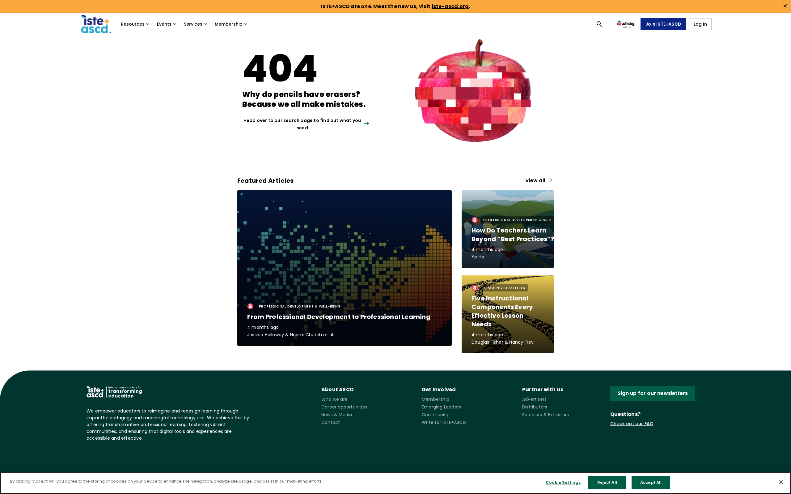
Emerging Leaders (441, 407)
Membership (229, 24)
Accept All (651, 482)
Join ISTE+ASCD (663, 24)
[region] (395, 483)
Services (193, 24)
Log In (700, 24)
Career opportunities (344, 407)
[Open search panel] (599, 24)
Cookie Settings (563, 482)
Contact (330, 422)
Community (435, 415)
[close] (785, 6)
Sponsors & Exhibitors (545, 415)
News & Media (336, 415)
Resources (133, 24)
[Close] (781, 482)
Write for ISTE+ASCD (444, 422)
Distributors (534, 407)
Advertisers (534, 399)
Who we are (334, 399)
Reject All (607, 482)
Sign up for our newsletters (653, 393)
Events (164, 24)
